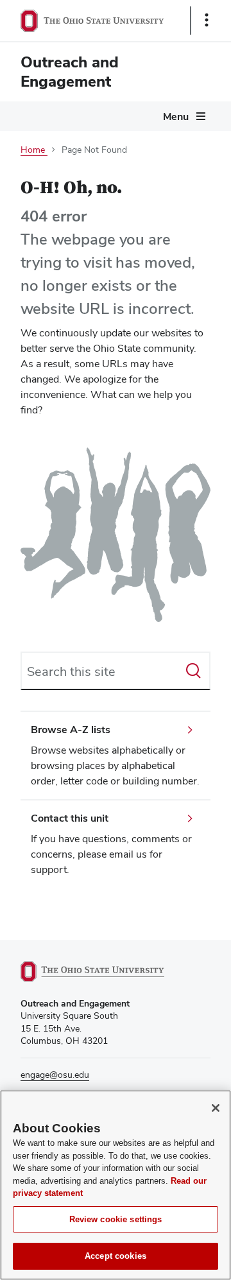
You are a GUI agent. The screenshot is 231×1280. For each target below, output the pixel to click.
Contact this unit (69, 818)
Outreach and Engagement (70, 71)
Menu (176, 116)
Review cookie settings (115, 1219)
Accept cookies (115, 1256)
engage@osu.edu (55, 1074)
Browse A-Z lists (70, 729)
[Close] (215, 1108)
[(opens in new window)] (107, 971)
